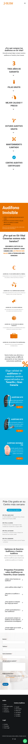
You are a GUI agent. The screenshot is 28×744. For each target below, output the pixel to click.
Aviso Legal (6, 728)
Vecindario (18, 716)
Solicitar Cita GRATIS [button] (14, 510)
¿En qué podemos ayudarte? (10, 661)
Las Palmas (18, 712)
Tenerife (17, 707)
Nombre (5, 639)
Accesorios (6, 711)
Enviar (5, 684)
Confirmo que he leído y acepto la (15, 676)
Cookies (6, 724)
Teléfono (5, 646)
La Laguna (18, 714)
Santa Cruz (18, 710)
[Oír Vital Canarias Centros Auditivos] (8, 3)
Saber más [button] (19, 430)
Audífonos (6, 710)
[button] (25, 3)
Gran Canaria (18, 708)
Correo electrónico (7, 653)
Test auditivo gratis (8, 706)
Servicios (6, 708)
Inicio (5, 704)
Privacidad (6, 726)
